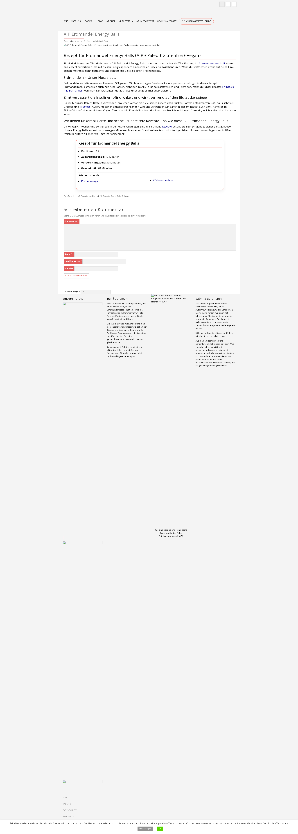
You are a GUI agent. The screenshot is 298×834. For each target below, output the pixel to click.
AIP (79, 196)
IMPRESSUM (68, 816)
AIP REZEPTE (124, 21)
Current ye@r (72, 291)
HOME (65, 21)
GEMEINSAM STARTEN (167, 21)
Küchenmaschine (163, 181)
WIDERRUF (67, 804)
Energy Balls (116, 196)
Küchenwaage (89, 181)
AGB (65, 797)
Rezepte (167, 127)
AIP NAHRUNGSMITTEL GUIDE (196, 21)
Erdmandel (126, 196)
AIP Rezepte (105, 196)
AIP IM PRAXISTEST (145, 21)
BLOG (100, 21)
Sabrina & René (101, 41)
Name (68, 254)
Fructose (85, 107)
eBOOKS (88, 21)
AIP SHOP (110, 21)
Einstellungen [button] (145, 829)
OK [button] (159, 829)
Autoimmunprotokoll (212, 64)
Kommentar (71, 221)
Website (68, 268)
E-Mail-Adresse (73, 261)
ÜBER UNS (76, 21)
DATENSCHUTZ (70, 810)
